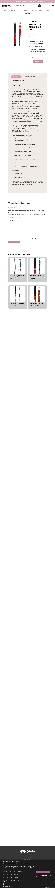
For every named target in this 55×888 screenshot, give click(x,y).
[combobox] (25, 5)
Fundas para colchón (23, 10)
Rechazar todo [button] (43, 875)
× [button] (53, 860)
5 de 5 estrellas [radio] (20, 217)
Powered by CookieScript (49, 887)
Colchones (12, 10)
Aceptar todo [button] (43, 872)
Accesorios (42, 10)
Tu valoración (11, 220)
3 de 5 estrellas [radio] (18, 217)
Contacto (27, 13)
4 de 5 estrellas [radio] (19, 217)
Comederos (33, 10)
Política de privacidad (19, 869)
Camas (5, 10)
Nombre (10, 229)
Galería (49, 10)
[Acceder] (49, 5)
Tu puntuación (11, 217)
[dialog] (27, 874)
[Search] (39, 5)
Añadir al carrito (38, 61)
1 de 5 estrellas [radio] (16, 217)
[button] (24, 22)
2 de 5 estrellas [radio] (17, 217)
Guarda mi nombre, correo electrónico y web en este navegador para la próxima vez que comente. (27, 238)
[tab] (16, 76)
